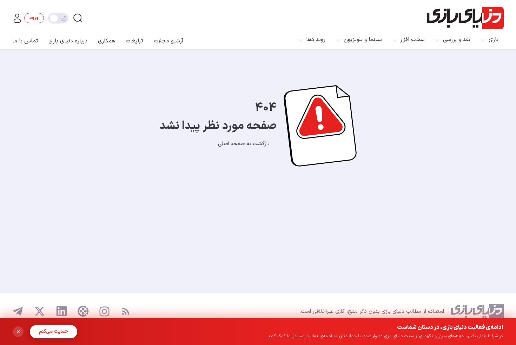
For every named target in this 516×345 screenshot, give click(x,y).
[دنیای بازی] (465, 18)
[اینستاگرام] (104, 311)
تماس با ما (25, 41)
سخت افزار (412, 39)
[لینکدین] (61, 311)
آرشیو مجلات (168, 41)
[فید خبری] (125, 311)
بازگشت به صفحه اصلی (244, 144)
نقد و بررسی (456, 39)
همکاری (106, 41)
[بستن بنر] (18, 331)
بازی (493, 39)
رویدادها (315, 39)
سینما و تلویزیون (363, 39)
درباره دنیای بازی (67, 41)
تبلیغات (134, 41)
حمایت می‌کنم (53, 331)
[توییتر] (39, 311)
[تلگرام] (18, 311)
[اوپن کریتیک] (83, 311)
